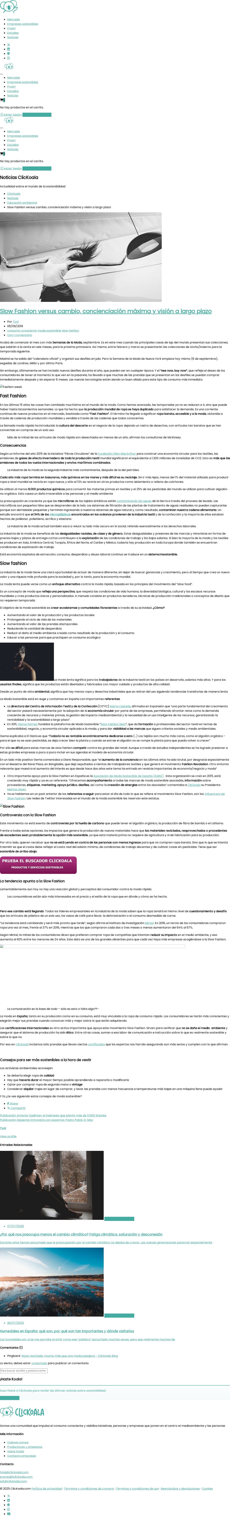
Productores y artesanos (24, 1447)
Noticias (12, 37)
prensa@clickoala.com (16, 1477)
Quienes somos (18, 1442)
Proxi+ (11, 28)
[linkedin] (8, 49)
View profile (8, 1136)
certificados (96, 1044)
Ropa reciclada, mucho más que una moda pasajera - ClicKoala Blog (70, 1356)
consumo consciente (22, 331)
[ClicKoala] (9, 12)
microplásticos (60, 514)
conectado (39, 1363)
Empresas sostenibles (22, 24)
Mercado (13, 19)
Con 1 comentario (19, 335)
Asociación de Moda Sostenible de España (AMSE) (128, 776)
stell (126, 706)
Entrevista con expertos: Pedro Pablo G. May (46, 1120)
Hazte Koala (15, 1451)
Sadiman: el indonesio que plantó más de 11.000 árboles (53, 1115)
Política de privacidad (46, 1489)
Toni (16, 322)
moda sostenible (49, 331)
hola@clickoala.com (14, 1472)
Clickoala (194, 785)
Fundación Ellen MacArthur (117, 454)
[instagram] (8, 58)
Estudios (13, 33)
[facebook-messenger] (8, 54)
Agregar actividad (35, 115)
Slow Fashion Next (113, 724)
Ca (120, 706)
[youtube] (8, 1514)
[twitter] (8, 45)
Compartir (18, 1108)
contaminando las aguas (134, 501)
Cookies (207, 1489)
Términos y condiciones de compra (89, 1489)
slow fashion (70, 331)
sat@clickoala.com (13, 1481)
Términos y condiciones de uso (137, 1489)
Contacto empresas (21, 1456)
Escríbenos (11, 1398)
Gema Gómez (28, 724)
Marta (114, 706)
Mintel (149, 923)
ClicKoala (22, 1044)
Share (13, 1104)
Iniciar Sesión (12, 115)
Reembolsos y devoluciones (180, 1489)
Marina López (16, 789)
